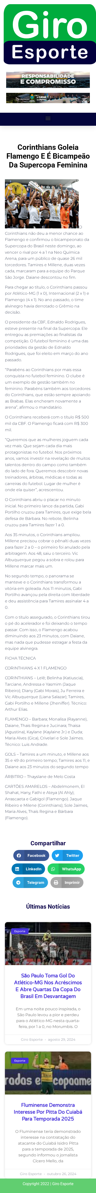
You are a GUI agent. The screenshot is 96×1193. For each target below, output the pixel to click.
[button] (48, 118)
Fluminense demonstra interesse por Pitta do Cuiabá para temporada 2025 (48, 1112)
